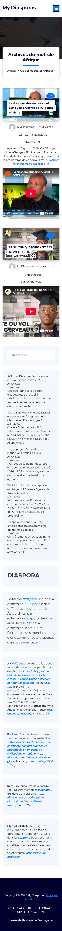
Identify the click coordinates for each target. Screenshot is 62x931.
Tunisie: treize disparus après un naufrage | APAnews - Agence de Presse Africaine (28, 489)
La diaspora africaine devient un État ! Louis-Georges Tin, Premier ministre (32, 108)
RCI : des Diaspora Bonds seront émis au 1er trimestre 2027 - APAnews (28, 380)
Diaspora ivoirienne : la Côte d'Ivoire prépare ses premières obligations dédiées (27, 526)
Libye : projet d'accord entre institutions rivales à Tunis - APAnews (25, 453)
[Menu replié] (56, 8)
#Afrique (18, 163)
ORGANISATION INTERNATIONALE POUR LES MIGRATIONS (29, 910)
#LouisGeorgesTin (37, 163)
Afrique (23, 135)
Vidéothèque (39, 135)
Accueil (12, 70)
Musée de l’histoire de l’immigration (32, 920)
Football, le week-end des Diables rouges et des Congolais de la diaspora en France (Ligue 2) (29, 416)
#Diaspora (52, 160)
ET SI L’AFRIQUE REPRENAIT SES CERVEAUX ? (30, 250)
